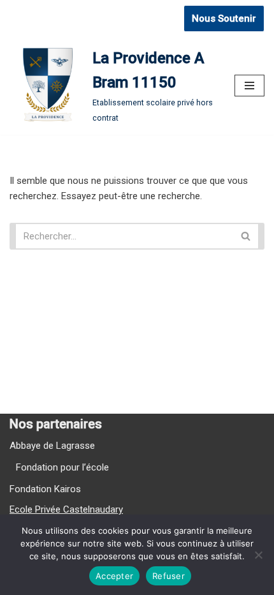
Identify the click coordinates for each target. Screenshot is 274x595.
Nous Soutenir (224, 18)
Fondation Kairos (45, 489)
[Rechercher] (248, 236)
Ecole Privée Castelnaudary (66, 509)
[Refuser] (258, 554)
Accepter (114, 576)
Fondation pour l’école (62, 467)
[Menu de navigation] (249, 85)
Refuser (168, 576)
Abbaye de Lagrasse (52, 445)
